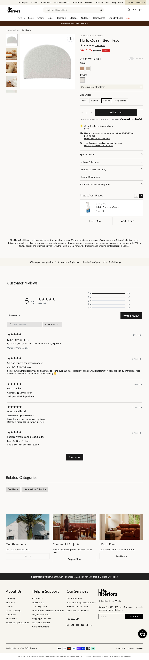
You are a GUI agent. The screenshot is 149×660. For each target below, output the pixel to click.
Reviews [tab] (14, 315)
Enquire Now (74, 559)
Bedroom (61, 17)
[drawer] (111, 87)
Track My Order (102, 2)
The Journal (11, 618)
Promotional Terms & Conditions (48, 610)
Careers (10, 606)
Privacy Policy (121, 648)
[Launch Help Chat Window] (142, 634)
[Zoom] (70, 39)
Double (94, 100)
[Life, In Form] (121, 527)
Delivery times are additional (97, 138)
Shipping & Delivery (41, 618)
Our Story (10, 598)
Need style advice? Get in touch (98, 145)
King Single (120, 100)
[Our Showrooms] (27, 527)
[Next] (141, 196)
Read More (121, 556)
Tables (50, 17)
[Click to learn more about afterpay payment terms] (125, 119)
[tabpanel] (74, 391)
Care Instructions (40, 626)
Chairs (40, 17)
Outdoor (85, 17)
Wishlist (88, 2)
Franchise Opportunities (17, 622)
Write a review (131, 315)
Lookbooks (11, 614)
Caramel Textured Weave (82, 68)
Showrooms (46, 2)
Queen (106, 100)
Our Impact (23, 2)
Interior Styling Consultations (81, 602)
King (84, 100)
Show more (74, 457)
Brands (34, 2)
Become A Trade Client (78, 606)
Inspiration (77, 2)
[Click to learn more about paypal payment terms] (138, 119)
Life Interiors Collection (91, 35)
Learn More (95, 221)
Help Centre (117, 2)
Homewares (99, 17)
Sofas (31, 17)
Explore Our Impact (109, 576)
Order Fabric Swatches (78, 610)
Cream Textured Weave (88, 68)
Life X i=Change (13, 610)
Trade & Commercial (135, 2)
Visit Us (28, 556)
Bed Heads (13, 489)
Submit (134, 616)
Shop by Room (116, 17)
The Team (10, 602)
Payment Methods (41, 614)
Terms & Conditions (135, 648)
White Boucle (82, 80)
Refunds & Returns (41, 622)
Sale (128, 17)
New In (21, 17)
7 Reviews (100, 45)
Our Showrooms (74, 598)
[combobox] (73, 10)
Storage (74, 17)
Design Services (61, 2)
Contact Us (37, 598)
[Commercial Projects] (74, 527)
